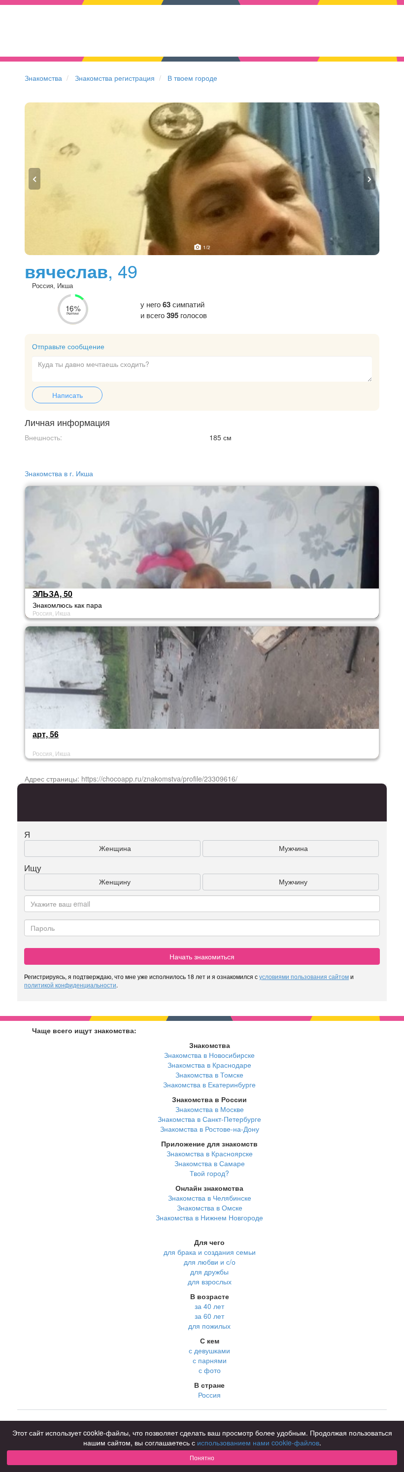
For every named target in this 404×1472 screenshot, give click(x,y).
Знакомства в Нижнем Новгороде (209, 1217)
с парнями (210, 1360)
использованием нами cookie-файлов (258, 1442)
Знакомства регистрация (115, 78)
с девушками (209, 1350)
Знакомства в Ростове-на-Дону (209, 1129)
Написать (67, 395)
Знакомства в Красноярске (210, 1153)
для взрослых (210, 1281)
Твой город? (209, 1173)
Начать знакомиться (202, 956)
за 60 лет (209, 1316)
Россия (209, 1395)
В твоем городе (192, 78)
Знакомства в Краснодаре (209, 1065)
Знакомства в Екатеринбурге (209, 1084)
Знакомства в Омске (209, 1207)
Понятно (202, 1457)
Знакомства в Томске (209, 1074)
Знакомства (43, 78)
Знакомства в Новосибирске (209, 1055)
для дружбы (209, 1271)
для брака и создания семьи (210, 1252)
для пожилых (209, 1326)
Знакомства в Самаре (209, 1163)
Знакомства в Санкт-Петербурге (209, 1119)
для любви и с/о (210, 1262)
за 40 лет (209, 1306)
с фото (210, 1370)
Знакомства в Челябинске (209, 1198)
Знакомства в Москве (209, 1109)
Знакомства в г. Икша (59, 473)
